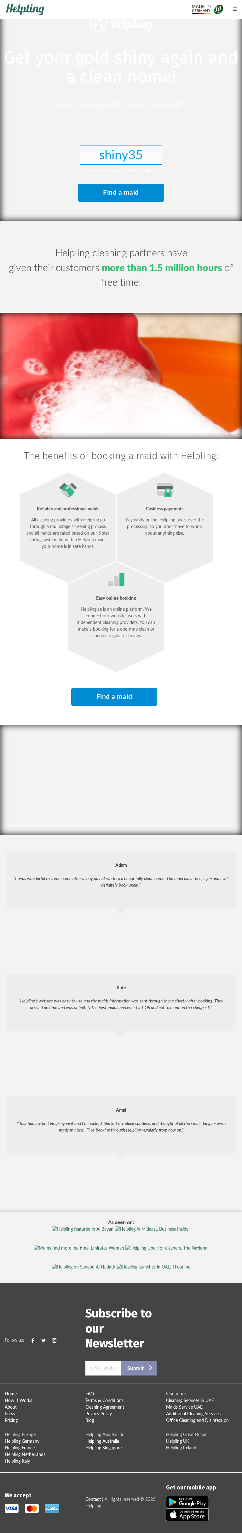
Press (10, 1414)
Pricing (11, 1420)
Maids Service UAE (184, 1407)
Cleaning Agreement (104, 1407)
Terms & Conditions (104, 1401)
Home (11, 1394)
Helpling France (20, 1448)
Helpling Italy (17, 1461)
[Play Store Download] (187, 1502)
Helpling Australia (102, 1441)
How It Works (18, 1401)
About (11, 1407)
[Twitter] (43, 1340)
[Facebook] (33, 1340)
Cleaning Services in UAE (190, 1401)
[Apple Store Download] (187, 1514)
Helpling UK (177, 1441)
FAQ (89, 1394)
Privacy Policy (98, 1414)
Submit (135, 1368)
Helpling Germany (22, 1441)
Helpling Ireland (181, 1448)
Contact (93, 1499)
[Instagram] (54, 1340)
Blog (89, 1420)
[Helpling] (89, 9)
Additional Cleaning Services (193, 1414)
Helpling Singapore (103, 1448)
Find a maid (121, 192)
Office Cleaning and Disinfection (197, 1420)
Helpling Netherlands (25, 1455)
